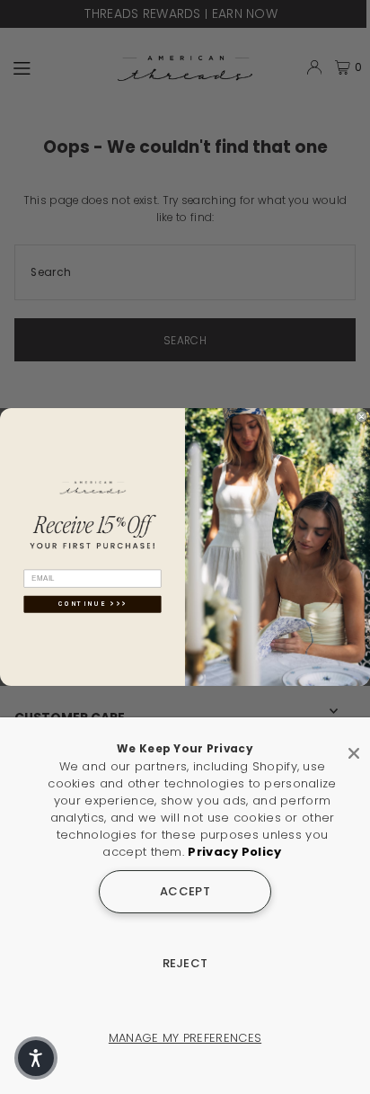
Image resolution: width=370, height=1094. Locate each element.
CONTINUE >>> (93, 604)
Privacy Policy (234, 851)
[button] (35, 1058)
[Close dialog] (361, 417)
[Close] (354, 746)
